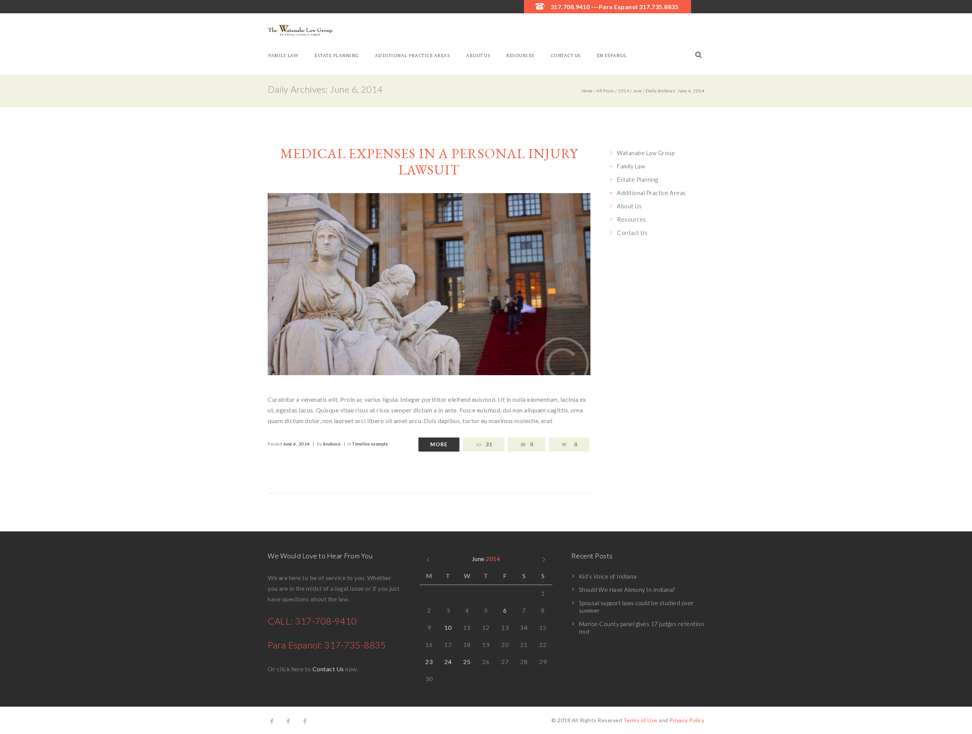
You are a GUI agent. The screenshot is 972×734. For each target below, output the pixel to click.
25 (466, 661)
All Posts (605, 91)
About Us (478, 55)
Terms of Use (640, 720)
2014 (623, 91)
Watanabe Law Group (645, 152)
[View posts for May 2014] (428, 559)
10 (447, 627)
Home (587, 91)
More (439, 444)
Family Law (283, 55)
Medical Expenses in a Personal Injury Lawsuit (429, 161)
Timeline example (370, 444)
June (637, 91)
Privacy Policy (686, 720)
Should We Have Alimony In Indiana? (627, 589)
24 (447, 661)
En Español (612, 55)
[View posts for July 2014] (544, 559)
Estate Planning (336, 55)
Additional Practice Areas (412, 55)
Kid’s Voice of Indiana (608, 576)
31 (489, 444)
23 (428, 661)
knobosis (332, 444)
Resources (520, 55)
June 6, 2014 (296, 444)
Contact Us (566, 55)
